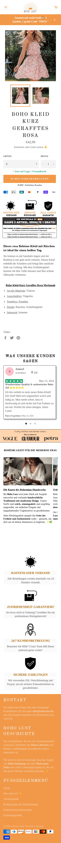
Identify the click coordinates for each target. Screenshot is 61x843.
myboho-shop (17, 826)
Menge (44, 156)
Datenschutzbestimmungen (17, 809)
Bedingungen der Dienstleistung (20, 804)
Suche (6, 788)
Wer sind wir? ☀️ (12, 793)
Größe (7, 156)
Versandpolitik (11, 798)
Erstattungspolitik (12, 815)
